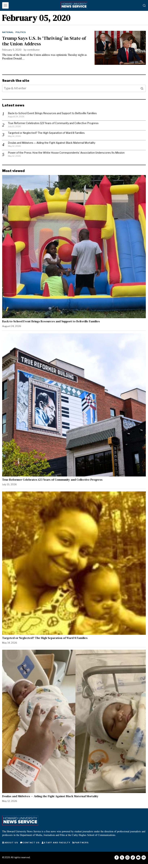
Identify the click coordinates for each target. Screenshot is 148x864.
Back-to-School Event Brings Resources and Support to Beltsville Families (52, 113)
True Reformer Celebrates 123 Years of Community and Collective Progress (53, 123)
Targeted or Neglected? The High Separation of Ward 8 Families (46, 132)
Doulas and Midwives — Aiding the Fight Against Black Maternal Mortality (51, 142)
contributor (33, 49)
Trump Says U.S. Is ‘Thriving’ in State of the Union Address (44, 41)
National (8, 32)
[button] (142, 88)
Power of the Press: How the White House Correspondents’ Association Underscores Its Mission (66, 152)
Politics (21, 32)
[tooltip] (116, 857)
